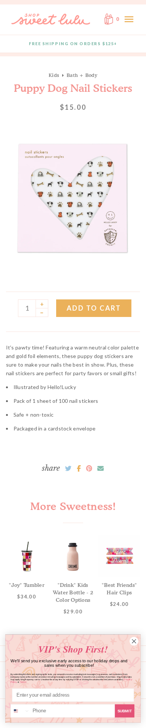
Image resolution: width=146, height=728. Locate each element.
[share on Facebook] (79, 468)
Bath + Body (82, 75)
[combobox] (20, 710)
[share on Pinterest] (89, 468)
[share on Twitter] (68, 468)
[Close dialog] (134, 641)
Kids (54, 75)
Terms (22, 682)
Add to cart (94, 308)
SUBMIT (125, 711)
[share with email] (100, 468)
